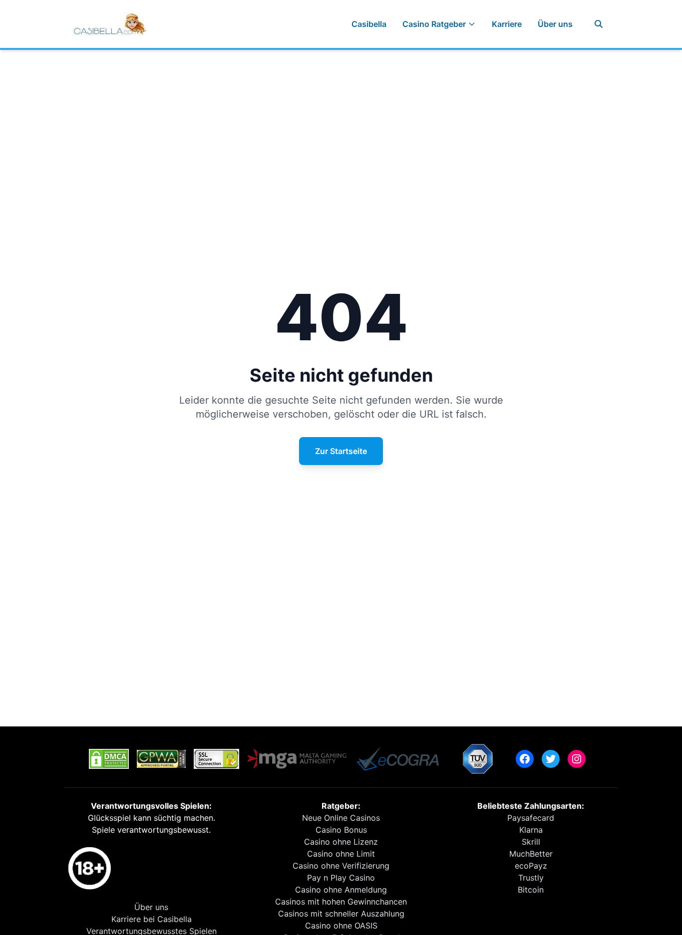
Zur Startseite (341, 451)
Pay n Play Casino (341, 878)
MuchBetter (531, 854)
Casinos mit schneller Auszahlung (341, 914)
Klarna (531, 830)
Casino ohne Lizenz (341, 842)
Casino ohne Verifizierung (341, 866)
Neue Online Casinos (341, 818)
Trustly (531, 878)
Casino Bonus (341, 830)
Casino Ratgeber (434, 24)
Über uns (555, 24)
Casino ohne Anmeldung (341, 890)
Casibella (368, 24)
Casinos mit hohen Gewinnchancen (341, 902)
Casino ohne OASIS (341, 926)
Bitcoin (531, 890)
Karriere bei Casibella (151, 919)
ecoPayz (531, 866)
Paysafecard (530, 818)
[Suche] (599, 24)
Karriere (507, 24)
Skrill (531, 842)
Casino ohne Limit (341, 854)
